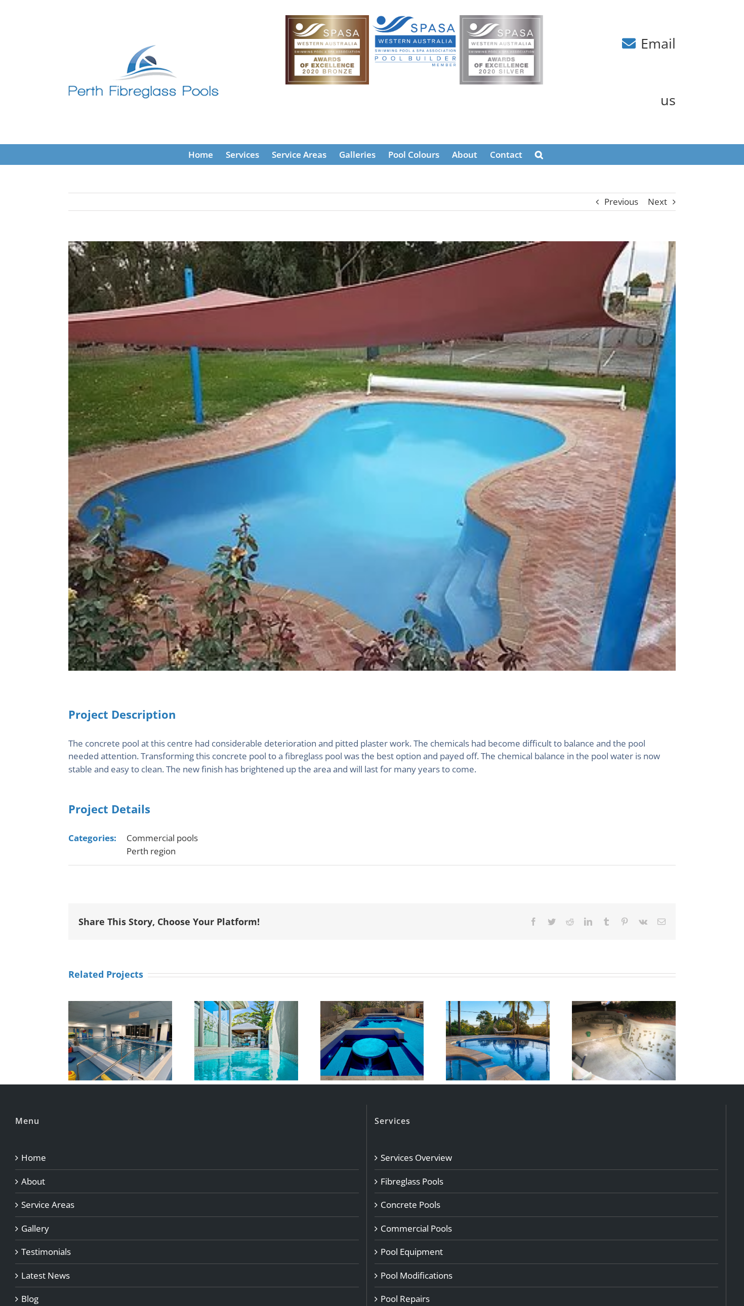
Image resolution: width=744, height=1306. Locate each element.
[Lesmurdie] (498, 1007)
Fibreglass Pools (412, 1181)
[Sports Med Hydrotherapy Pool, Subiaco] (120, 1007)
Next (657, 201)
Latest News (45, 1275)
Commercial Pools (416, 1228)
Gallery (35, 1228)
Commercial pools (162, 838)
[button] (539, 154)
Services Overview (416, 1157)
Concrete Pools (410, 1204)
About (33, 1181)
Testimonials (46, 1251)
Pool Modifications (416, 1275)
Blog (29, 1298)
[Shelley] (246, 1007)
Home (33, 1157)
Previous (621, 201)
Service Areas (47, 1204)
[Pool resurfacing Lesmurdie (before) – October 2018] (624, 1007)
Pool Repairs (405, 1298)
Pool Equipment (412, 1251)
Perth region (151, 851)
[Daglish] (372, 1007)
